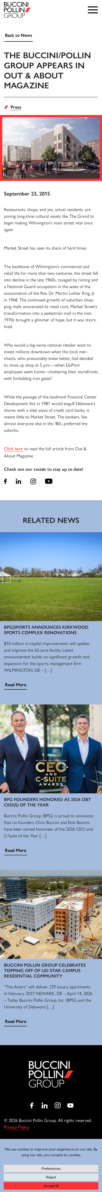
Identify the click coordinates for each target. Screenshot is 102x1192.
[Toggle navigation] (94, 10)
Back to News (18, 35)
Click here (13, 448)
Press (16, 107)
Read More (15, 684)
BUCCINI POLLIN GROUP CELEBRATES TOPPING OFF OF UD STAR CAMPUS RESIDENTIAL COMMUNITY (45, 970)
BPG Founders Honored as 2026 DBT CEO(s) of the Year (47, 802)
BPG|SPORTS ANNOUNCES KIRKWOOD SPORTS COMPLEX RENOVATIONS (46, 630)
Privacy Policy (16, 1127)
